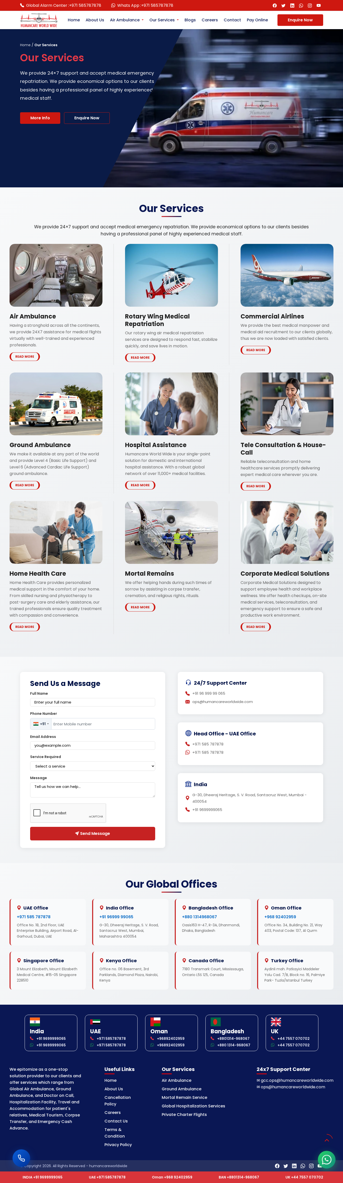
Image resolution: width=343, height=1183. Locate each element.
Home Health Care (38, 573)
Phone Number (43, 713)
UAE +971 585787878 (107, 1177)
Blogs (190, 20)
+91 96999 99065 (116, 917)
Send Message (94, 833)
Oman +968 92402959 (172, 1177)
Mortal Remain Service (184, 1097)
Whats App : (145, 5)
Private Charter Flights (184, 1114)
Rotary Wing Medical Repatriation (157, 320)
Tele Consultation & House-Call (283, 448)
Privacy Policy (118, 1145)
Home (74, 20)
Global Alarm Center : (63, 5)
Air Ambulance (125, 20)
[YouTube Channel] (318, 5)
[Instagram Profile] (310, 5)
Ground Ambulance (40, 445)
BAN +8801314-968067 (239, 1177)
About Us (95, 20)
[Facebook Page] (274, 5)
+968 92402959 (280, 917)
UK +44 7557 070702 (304, 1177)
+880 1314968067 (199, 917)
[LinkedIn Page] (292, 5)
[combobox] (40, 723)
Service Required (45, 756)
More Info (40, 118)
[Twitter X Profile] (283, 5)
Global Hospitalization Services (193, 1106)
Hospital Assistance (156, 445)
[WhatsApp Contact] (301, 5)
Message (38, 777)
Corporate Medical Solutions (285, 573)
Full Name (39, 693)
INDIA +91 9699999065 (43, 1177)
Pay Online (257, 20)
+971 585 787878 (33, 917)
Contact (232, 20)
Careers (210, 20)
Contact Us (116, 1121)
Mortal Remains (149, 573)
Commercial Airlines (272, 316)
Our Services (162, 20)
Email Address (43, 736)
